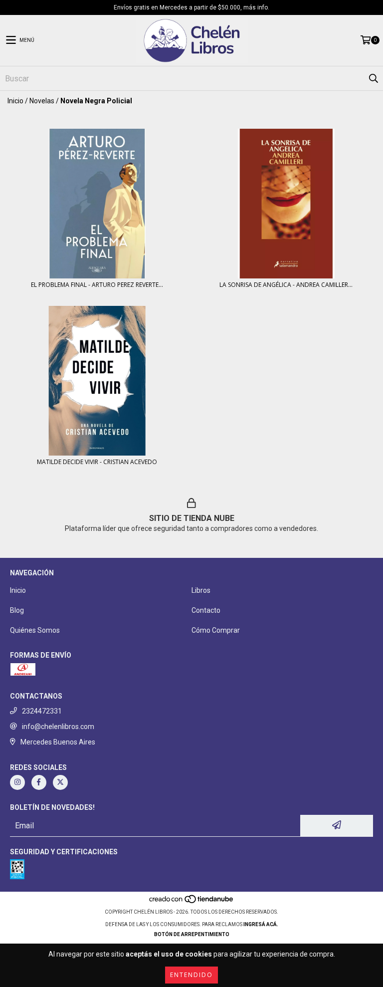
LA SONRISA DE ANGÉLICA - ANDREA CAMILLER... (286, 284)
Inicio (15, 101)
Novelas (41, 101)
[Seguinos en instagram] (17, 782)
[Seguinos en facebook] (38, 782)
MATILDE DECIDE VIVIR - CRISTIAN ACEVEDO (97, 462)
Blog (17, 610)
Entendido (191, 975)
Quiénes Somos (35, 630)
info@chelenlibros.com (58, 727)
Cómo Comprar (216, 630)
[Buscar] (373, 78)
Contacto (206, 610)
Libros (201, 590)
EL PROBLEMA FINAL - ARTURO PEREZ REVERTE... (97, 284)
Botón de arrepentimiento (191, 934)
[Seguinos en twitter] (60, 782)
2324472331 (42, 711)
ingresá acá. (260, 924)
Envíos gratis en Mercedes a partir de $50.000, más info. (191, 7)
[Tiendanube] (191, 902)
